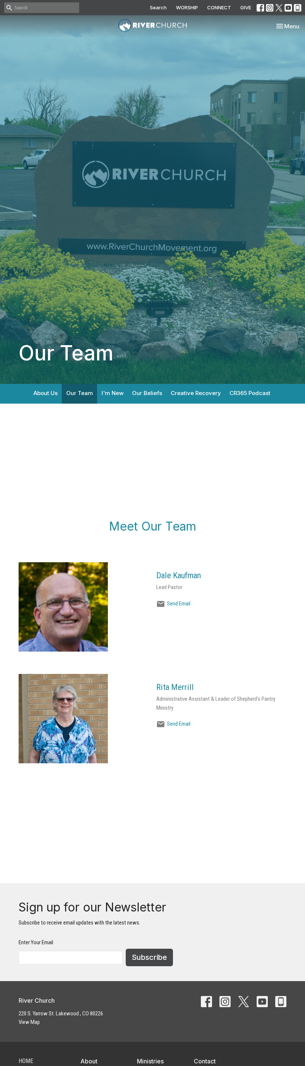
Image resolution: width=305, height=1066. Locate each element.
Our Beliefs (147, 393)
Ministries (150, 1061)
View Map (29, 1022)
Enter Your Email (36, 942)
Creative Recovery (196, 393)
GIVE (245, 7)
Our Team (79, 393)
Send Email (178, 603)
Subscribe (149, 957)
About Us (45, 393)
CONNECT (219, 7)
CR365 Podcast (249, 393)
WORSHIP (187, 7)
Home (26, 1061)
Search (158, 7)
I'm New (112, 393)
